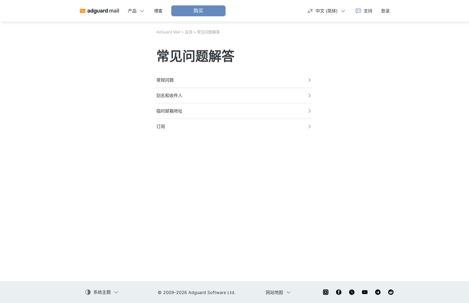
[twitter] (351, 292)
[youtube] (365, 292)
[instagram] (325, 292)
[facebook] (338, 292)
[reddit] (391, 292)
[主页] (99, 11)
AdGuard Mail (168, 32)
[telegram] (378, 292)
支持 (188, 32)
